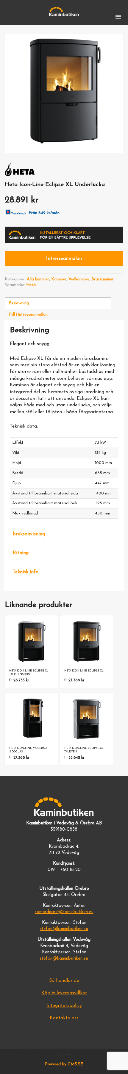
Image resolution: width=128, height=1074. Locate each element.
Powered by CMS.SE (64, 1064)
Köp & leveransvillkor (64, 993)
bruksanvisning (29, 534)
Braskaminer (102, 279)
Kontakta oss (64, 1018)
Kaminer (58, 279)
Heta (31, 285)
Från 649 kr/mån (44, 213)
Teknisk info (25, 572)
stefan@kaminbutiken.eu (64, 929)
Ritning (21, 553)
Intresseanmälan (64, 258)
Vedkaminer (78, 279)
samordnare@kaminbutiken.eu (64, 912)
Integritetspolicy (64, 1005)
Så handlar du (64, 980)
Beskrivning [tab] (19, 303)
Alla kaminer (38, 279)
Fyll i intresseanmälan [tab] (28, 314)
